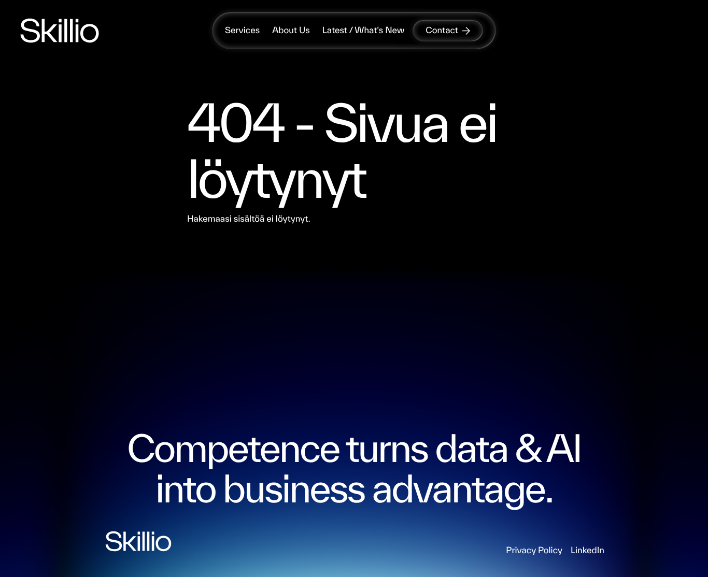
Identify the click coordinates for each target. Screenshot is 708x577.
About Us (291, 30)
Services (242, 30)
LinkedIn (587, 550)
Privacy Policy (534, 550)
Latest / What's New (363, 30)
